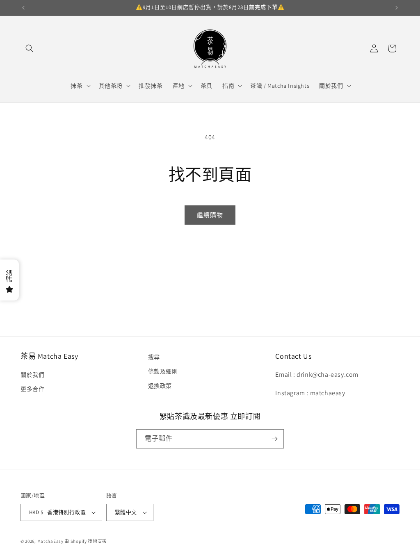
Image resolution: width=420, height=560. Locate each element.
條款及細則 (163, 371)
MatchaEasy (50, 541)
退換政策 (160, 385)
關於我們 (32, 374)
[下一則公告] (397, 8)
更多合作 (32, 389)
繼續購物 (210, 215)
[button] (30, 48)
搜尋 (154, 357)
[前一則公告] (23, 8)
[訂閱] (274, 438)
